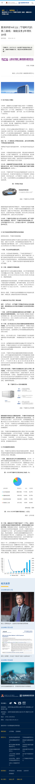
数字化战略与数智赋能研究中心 (14, 745)
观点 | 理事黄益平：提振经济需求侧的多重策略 (14, 623)
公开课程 (11, 731)
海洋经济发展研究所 (14, 737)
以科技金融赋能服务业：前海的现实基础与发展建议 (16, 686)
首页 (3, 10)
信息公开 (11, 779)
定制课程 (18, 731)
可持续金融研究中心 (27, 737)
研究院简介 (12, 771)
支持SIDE (26, 771)
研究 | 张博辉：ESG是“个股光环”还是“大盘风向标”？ (16, 656)
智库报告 (12, 10)
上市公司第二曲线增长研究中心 (14, 755)
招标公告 (19, 779)
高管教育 (11, 773)
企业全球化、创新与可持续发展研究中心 (14, 759)
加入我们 (3, 779)
